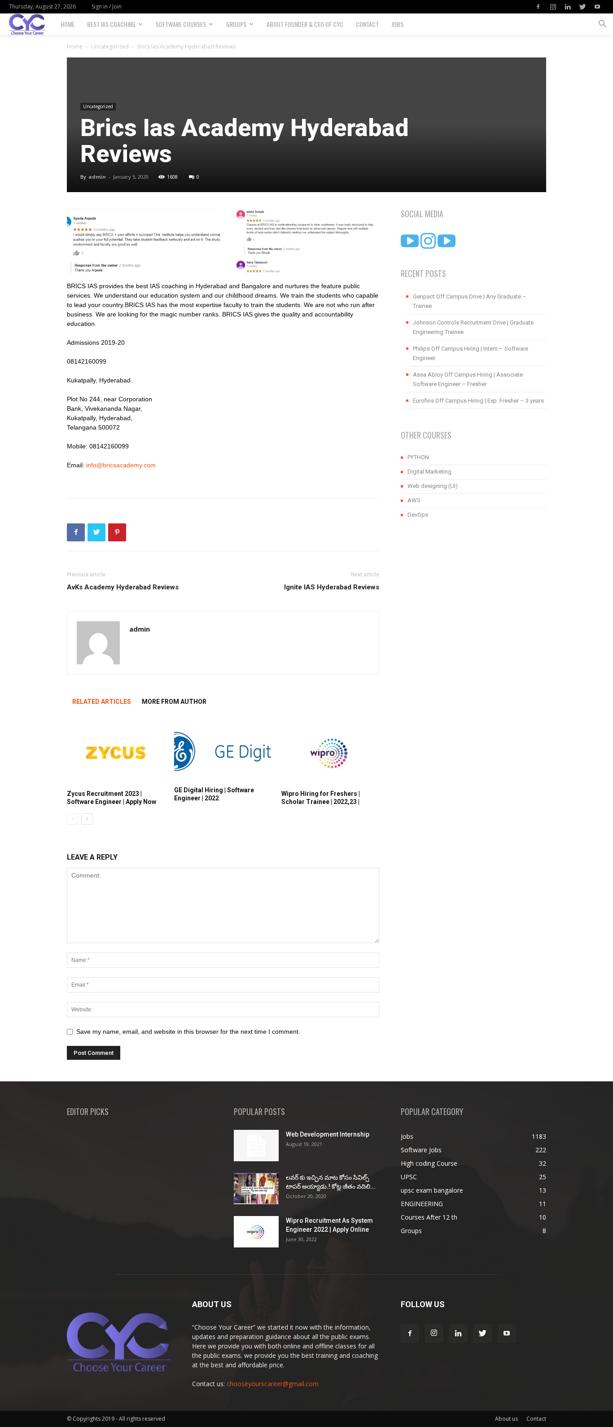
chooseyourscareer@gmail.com (273, 1383)
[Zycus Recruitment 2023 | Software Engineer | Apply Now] (116, 752)
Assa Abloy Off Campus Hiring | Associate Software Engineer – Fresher (468, 379)
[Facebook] (538, 6)
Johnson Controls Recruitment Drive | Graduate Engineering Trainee (473, 327)
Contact (367, 24)
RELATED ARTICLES (101, 701)
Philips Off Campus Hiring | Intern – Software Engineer (470, 353)
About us (506, 1419)
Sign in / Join (107, 6)
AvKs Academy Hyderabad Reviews (123, 587)
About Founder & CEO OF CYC (305, 24)
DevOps (417, 514)
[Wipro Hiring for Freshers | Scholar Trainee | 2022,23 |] (330, 752)
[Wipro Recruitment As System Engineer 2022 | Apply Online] (256, 1231)
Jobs (397, 24)
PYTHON (418, 457)
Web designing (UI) (432, 486)
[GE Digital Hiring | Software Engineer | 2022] (223, 751)
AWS (413, 500)
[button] (602, 25)
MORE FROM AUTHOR (174, 701)
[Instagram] (553, 6)
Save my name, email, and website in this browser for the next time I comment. (188, 1031)
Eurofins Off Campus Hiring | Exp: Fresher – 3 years (478, 400)
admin (97, 176)
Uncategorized (110, 46)
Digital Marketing (429, 471)
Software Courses (181, 24)
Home (67, 24)
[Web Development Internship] (256, 1145)
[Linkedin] (567, 6)
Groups (236, 24)
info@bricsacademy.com (121, 465)
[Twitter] (582, 6)
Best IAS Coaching (111, 24)
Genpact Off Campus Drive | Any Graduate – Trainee (469, 301)
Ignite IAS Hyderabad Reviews (331, 587)
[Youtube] (597, 6)
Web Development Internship (327, 1134)
